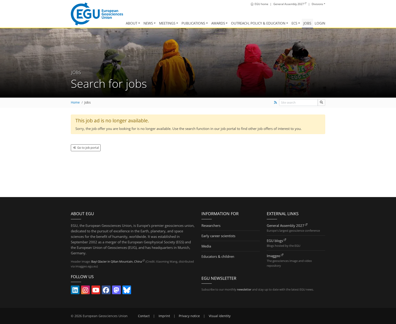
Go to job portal (88, 148)
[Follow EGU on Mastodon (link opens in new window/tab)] (116, 291)
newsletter (244, 289)
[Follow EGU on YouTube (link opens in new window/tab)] (95, 291)
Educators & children (217, 256)
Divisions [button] (317, 4)
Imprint (164, 316)
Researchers (210, 225)
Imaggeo (273, 255)
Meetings (167, 23)
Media (206, 246)
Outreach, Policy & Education (258, 23)
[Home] (97, 14)
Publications (193, 23)
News (148, 23)
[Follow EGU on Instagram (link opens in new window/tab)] (85, 291)
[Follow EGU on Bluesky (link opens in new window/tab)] (126, 291)
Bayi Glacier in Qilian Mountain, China (116, 261)
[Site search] (321, 102)
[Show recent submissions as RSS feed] (275, 102)
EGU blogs (275, 240)
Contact (144, 316)
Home (75, 102)
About (131, 23)
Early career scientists (218, 235)
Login (320, 23)
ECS (294, 23)
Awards (218, 23)
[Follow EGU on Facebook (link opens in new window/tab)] (106, 291)
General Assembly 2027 (285, 225)
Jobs (307, 23)
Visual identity (220, 316)
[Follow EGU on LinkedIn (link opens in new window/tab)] (75, 291)
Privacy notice (189, 316)
